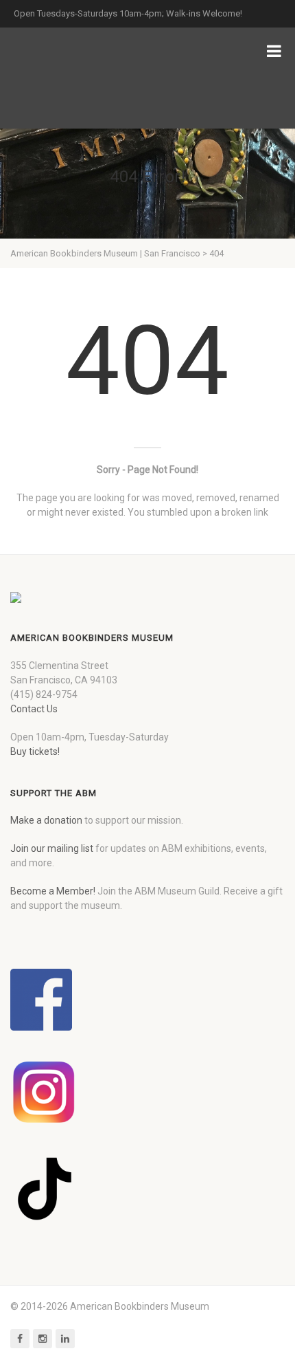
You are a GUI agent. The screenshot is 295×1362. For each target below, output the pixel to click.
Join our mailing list (51, 848)
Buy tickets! (35, 751)
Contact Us (34, 708)
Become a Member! (52, 891)
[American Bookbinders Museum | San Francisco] (82, 78)
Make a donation (46, 820)
